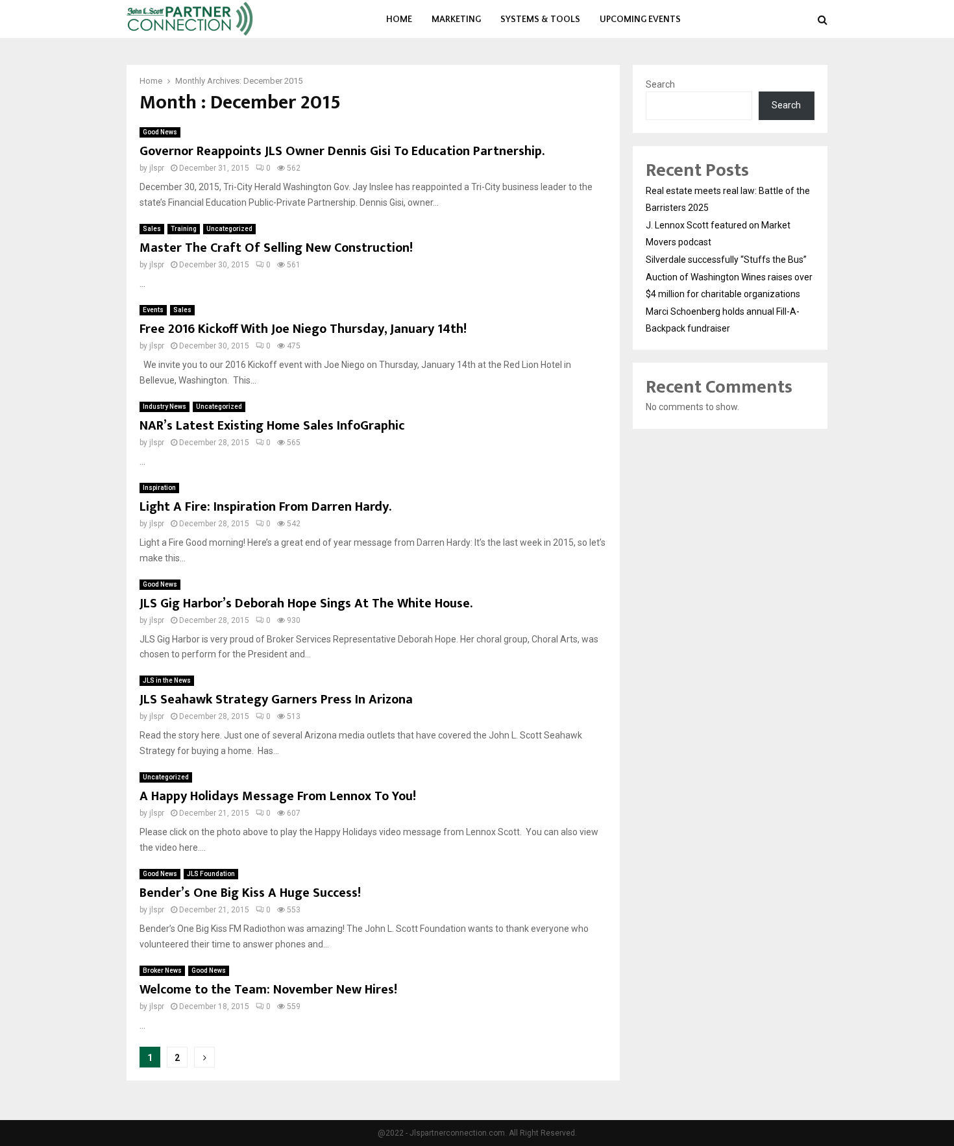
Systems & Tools (540, 19)
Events (153, 309)
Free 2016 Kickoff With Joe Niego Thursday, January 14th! (303, 329)
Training (184, 228)
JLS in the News (167, 680)
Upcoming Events (640, 19)
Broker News (162, 970)
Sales (152, 228)
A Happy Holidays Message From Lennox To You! (278, 796)
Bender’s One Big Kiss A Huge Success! (250, 893)
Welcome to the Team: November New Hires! (268, 990)
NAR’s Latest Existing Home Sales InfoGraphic (272, 426)
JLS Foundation (211, 873)
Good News (160, 132)
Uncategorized (229, 228)
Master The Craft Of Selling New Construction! (276, 248)
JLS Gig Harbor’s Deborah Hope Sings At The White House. (306, 603)
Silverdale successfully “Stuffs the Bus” (726, 259)
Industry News (164, 406)
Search (660, 84)
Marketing (456, 19)
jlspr (156, 168)
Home (399, 19)
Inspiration (159, 487)
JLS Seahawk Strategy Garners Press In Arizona (276, 700)
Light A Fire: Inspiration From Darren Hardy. (265, 507)
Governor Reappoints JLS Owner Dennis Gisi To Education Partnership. (342, 151)
